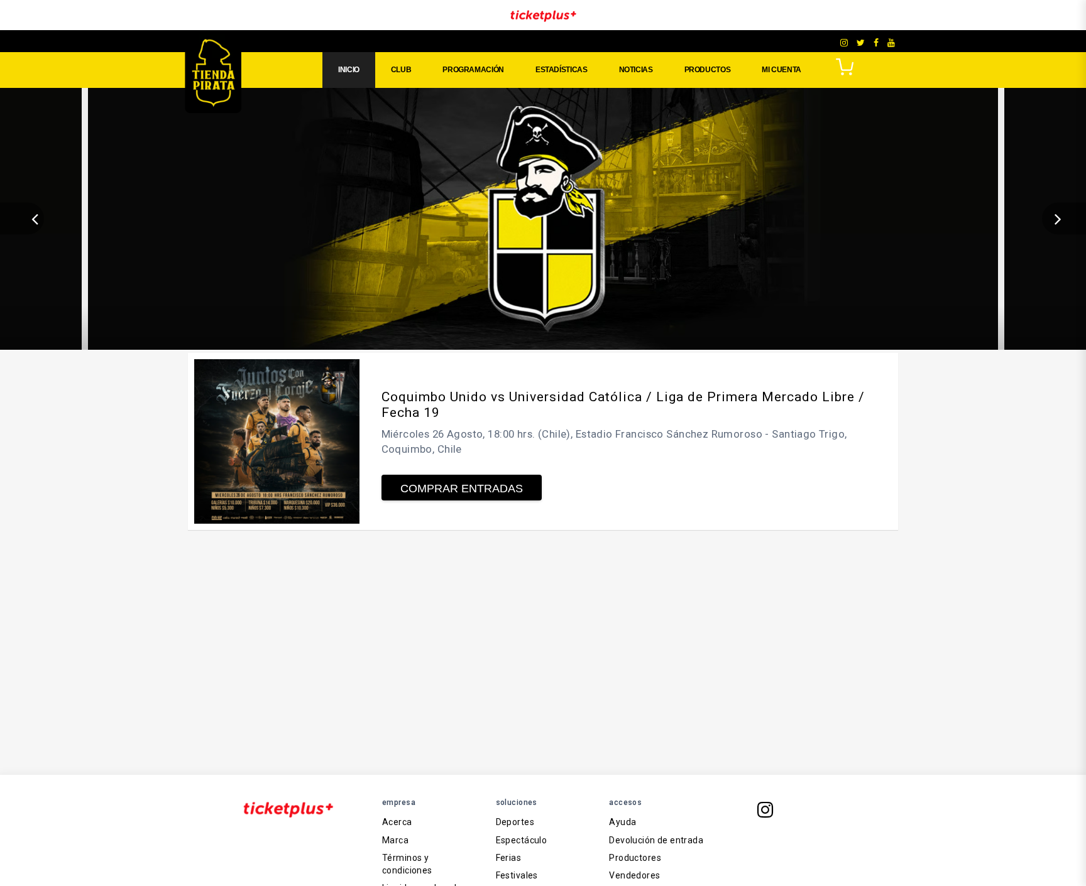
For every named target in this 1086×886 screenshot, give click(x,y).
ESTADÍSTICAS (561, 69)
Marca (395, 840)
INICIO (348, 69)
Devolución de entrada (656, 840)
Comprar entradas (461, 488)
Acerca (397, 822)
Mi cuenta (781, 69)
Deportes (515, 822)
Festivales (517, 875)
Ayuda (622, 822)
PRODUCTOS (707, 69)
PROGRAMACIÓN (473, 69)
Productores (635, 858)
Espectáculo (521, 840)
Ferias (509, 858)
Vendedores (634, 875)
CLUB (401, 69)
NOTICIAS (636, 69)
